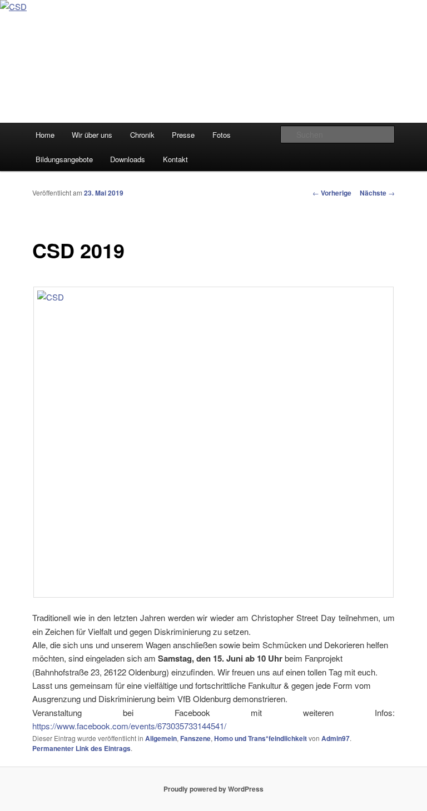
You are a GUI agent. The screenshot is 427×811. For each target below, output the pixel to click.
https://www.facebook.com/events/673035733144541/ (129, 726)
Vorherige (331, 193)
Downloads (127, 159)
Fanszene (195, 738)
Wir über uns (92, 134)
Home (45, 134)
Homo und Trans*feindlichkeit (260, 738)
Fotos (221, 134)
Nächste (377, 193)
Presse (183, 134)
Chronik (142, 134)
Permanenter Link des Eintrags (81, 748)
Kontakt (175, 159)
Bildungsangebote (64, 159)
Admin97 (335, 738)
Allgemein (161, 738)
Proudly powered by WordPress (213, 789)
